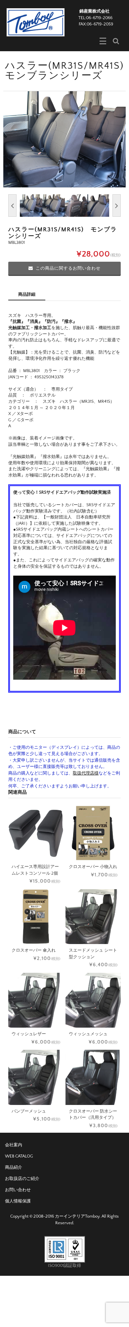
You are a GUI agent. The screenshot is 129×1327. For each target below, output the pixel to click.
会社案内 (13, 1145)
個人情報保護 (18, 1201)
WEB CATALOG (19, 1156)
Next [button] (116, 205)
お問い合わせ (18, 1190)
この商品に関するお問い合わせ (68, 268)
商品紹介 (13, 1167)
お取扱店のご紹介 (22, 1178)
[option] (64, 139)
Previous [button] (12, 205)
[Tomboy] (35, 22)
